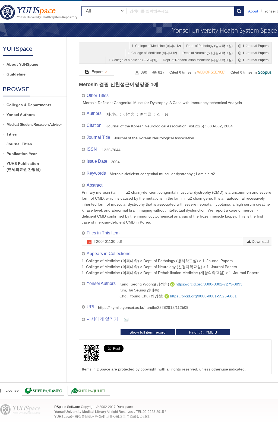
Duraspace (124, 407)
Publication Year (22, 154)
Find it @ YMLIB (203, 332)
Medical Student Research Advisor (34, 124)
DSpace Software (67, 407)
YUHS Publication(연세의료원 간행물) (24, 166)
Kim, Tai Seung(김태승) (139, 290)
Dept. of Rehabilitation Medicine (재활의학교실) (198, 60)
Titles (12, 134)
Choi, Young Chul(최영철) (142, 296)
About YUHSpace (22, 64)
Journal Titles (19, 144)
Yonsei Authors (21, 114)
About (253, 11)
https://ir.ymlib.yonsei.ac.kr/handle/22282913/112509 (143, 307)
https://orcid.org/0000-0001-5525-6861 (203, 296)
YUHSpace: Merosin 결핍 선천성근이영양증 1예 (39, 12)
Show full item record (147, 332)
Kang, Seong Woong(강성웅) (144, 284)
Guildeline (16, 74)
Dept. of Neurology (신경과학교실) (207, 53)
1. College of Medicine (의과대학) (156, 46)
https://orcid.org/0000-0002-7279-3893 (208, 284)
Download (260, 241)
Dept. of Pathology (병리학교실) (209, 46)
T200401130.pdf (108, 241)
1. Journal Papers (255, 46)
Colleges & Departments (29, 105)
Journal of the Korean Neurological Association (154, 138)
